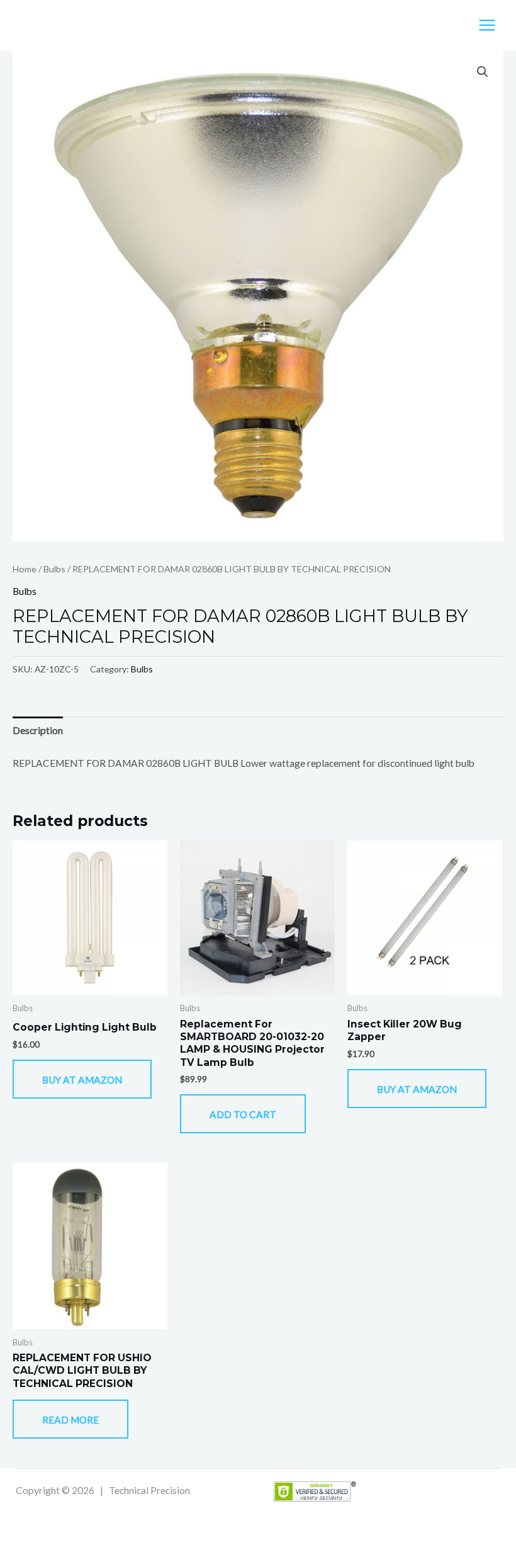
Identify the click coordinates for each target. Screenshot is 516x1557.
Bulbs (54, 568)
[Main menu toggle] (487, 25)
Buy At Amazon (82, 1079)
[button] (482, 71)
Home (24, 568)
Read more (70, 1419)
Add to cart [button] (243, 1114)
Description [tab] (38, 730)
